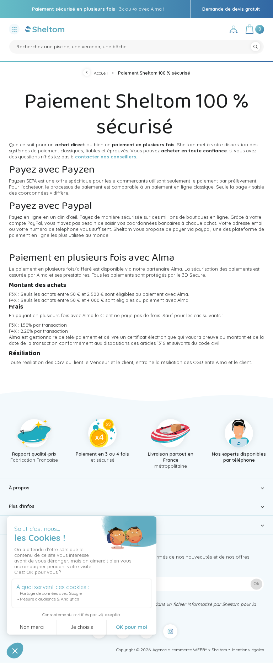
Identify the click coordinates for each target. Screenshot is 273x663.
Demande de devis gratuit (231, 9)
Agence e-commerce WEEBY (179, 649)
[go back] (88, 73)
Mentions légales (248, 649)
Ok (256, 584)
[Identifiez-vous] (233, 30)
